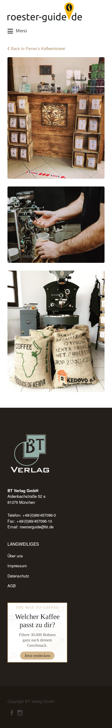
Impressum (17, 565)
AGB (11, 586)
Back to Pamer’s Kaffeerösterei (38, 48)
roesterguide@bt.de (36, 527)
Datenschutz (18, 576)
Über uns (15, 556)
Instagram (20, 712)
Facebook (11, 712)
